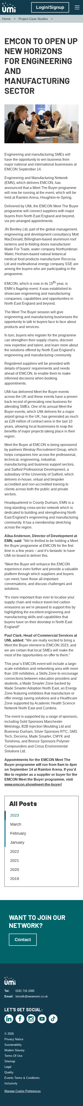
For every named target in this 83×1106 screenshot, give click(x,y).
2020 (14, 869)
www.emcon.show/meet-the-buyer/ (33, 784)
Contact (23, 939)
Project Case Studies (33, 19)
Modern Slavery (14, 1050)
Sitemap (9, 1061)
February (18, 833)
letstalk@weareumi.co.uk (31, 996)
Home (6, 19)
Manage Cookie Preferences (22, 1091)
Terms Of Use (13, 1055)
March (15, 824)
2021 (14, 860)
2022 (14, 851)
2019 (14, 878)
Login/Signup (50, 7)
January (17, 842)
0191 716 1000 (24, 991)
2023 (14, 815)
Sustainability (13, 1044)
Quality (9, 1072)
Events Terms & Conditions (22, 1078)
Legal (7, 1066)
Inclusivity (10, 1083)
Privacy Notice (13, 1039)
